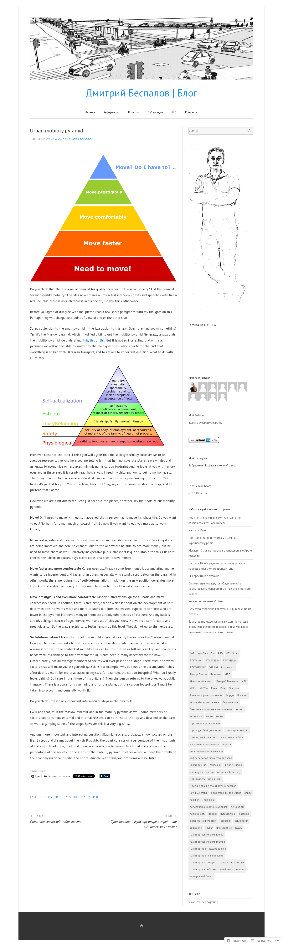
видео (239, 709)
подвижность (197, 813)
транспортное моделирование (208, 848)
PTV (220, 653)
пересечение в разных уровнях (209, 807)
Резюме (90, 112)
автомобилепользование (204, 702)
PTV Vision (196, 660)
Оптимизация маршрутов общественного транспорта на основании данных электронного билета (219, 588)
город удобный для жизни (205, 730)
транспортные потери (202, 862)
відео (209, 716)
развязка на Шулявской (203, 820)
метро (210, 772)
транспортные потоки (231, 862)
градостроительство (237, 730)
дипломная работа (232, 737)
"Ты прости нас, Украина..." (205, 576)
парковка (209, 799)
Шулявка (242, 695)
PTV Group (232, 653)
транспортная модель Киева (206, 834)
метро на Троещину (229, 772)
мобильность (197, 779)
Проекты (133, 112)
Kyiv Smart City (206, 653)
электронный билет (201, 876)
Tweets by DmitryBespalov (205, 422)
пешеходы (237, 807)
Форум (230, 695)
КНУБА (204, 688)
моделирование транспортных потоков (213, 786)
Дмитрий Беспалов (227, 681)
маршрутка (196, 772)
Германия (215, 674)
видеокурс (196, 716)
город (220, 716)
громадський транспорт (203, 737)
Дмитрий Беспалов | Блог (141, 92)
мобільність (214, 779)
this (85, 340)
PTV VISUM (229, 660)
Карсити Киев (197, 530)
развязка (244, 813)
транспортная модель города (207, 841)
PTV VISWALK (198, 667)
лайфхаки (215, 765)
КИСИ (193, 688)
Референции (112, 112)
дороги (226, 744)
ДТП (227, 674)
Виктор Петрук (198, 674)
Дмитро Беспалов (80, 139)
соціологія (196, 827)
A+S (192, 653)
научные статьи (199, 792)
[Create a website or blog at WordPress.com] (141, 926)
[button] (103, 218)
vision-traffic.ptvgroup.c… (204, 902)
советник (226, 820)
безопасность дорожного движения (211, 709)
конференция (198, 765)
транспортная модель (229, 827)
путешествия (227, 813)
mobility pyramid (85, 797)
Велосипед (227, 667)
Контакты (191, 112)
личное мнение (233, 765)
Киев (214, 688)
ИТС (244, 681)
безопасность (230, 702)
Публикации (155, 112)
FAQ (174, 112)
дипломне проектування (204, 744)
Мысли (53, 797)
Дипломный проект (201, 681)
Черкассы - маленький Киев (206, 601)
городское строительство (205, 723)
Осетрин (234, 688)
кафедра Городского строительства (211, 758)
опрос (247, 792)
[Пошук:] (220, 131)
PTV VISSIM (212, 660)
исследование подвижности (206, 751)
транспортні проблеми (203, 869)
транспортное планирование (207, 855)
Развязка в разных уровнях (206, 695)
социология (241, 820)
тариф (209, 827)
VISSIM (213, 667)
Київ (222, 688)
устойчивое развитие (232, 869)
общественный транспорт (226, 792)
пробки (212, 813)
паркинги (195, 799)
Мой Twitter (196, 415)
